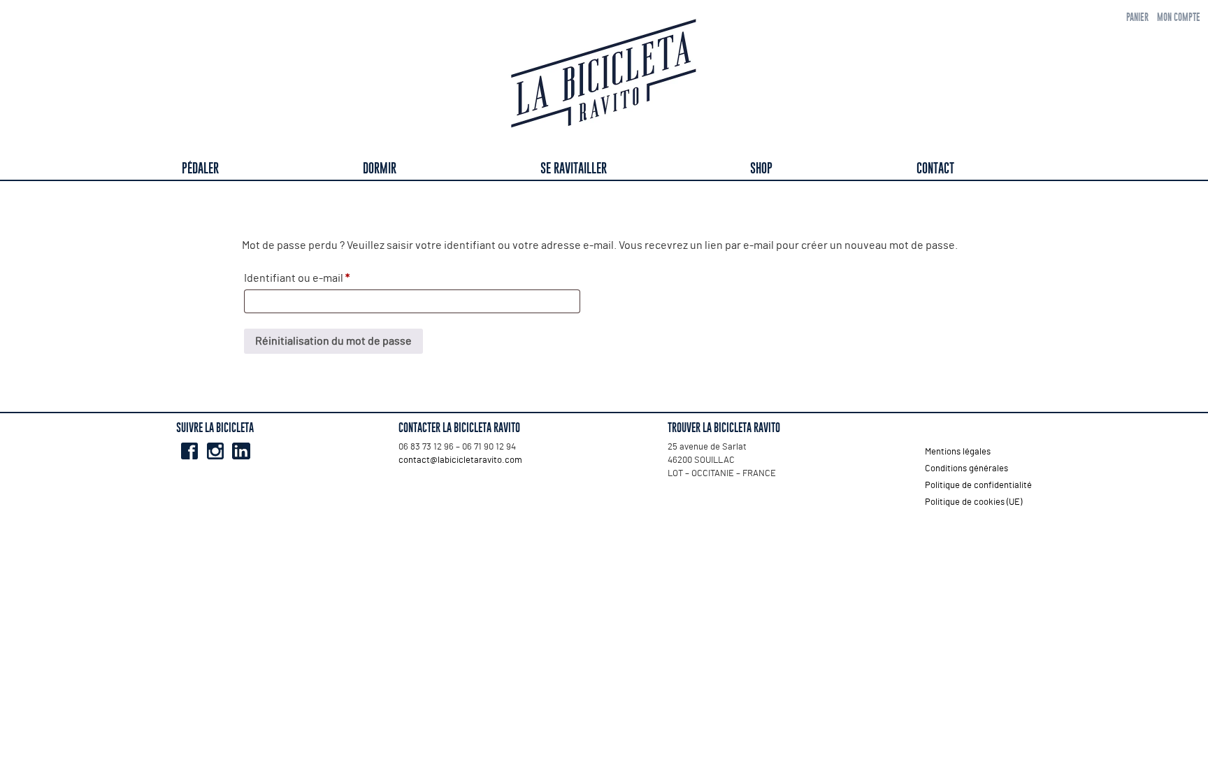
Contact (935, 168)
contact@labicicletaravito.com (460, 460)
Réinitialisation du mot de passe (333, 341)
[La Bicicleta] (604, 76)
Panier (1137, 17)
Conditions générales (966, 468)
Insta (215, 451)
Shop (761, 168)
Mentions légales (958, 452)
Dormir (379, 168)
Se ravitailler (573, 168)
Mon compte (1178, 17)
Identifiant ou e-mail (323, 278)
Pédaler (200, 168)
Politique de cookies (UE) (973, 502)
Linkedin (241, 451)
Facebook (189, 451)
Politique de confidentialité (978, 485)
